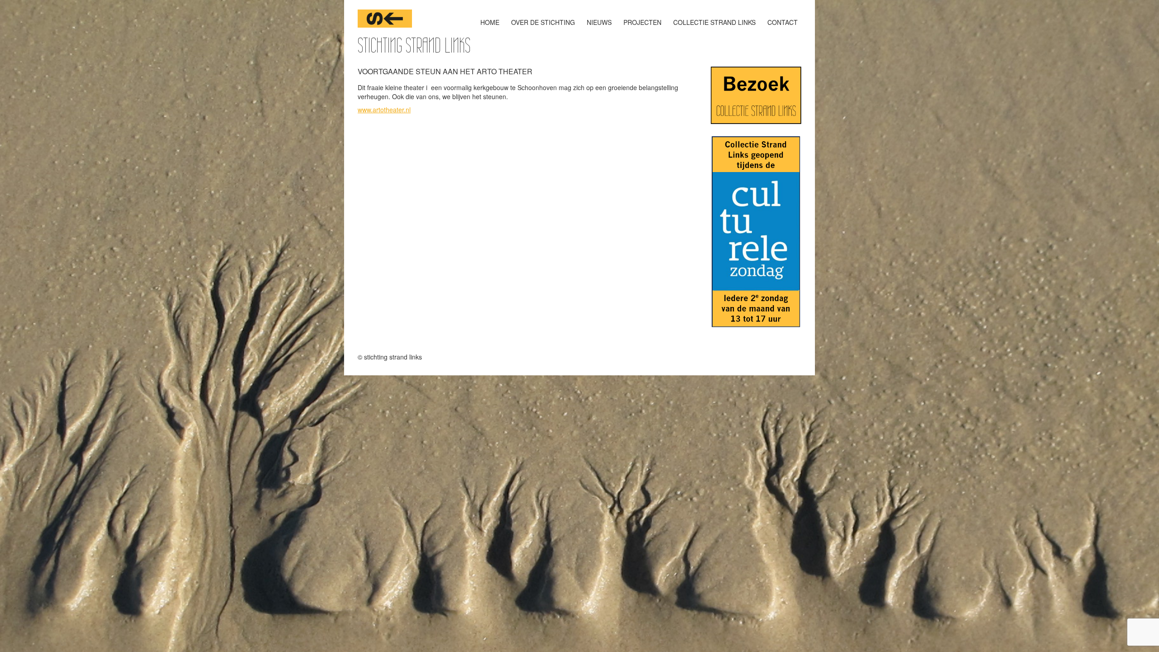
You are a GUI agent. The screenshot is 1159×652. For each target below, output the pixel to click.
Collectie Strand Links (714, 22)
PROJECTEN (642, 22)
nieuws (599, 22)
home (489, 22)
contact (782, 22)
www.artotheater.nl (384, 109)
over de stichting (543, 22)
